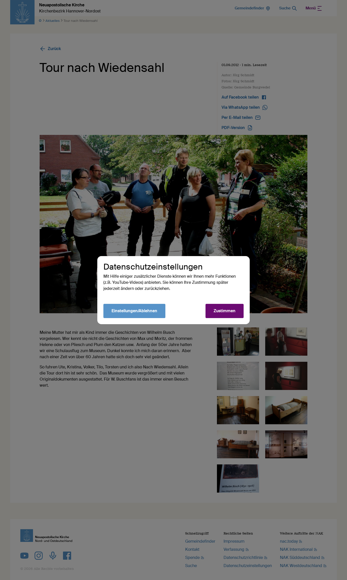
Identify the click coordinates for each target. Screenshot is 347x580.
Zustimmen (224, 310)
